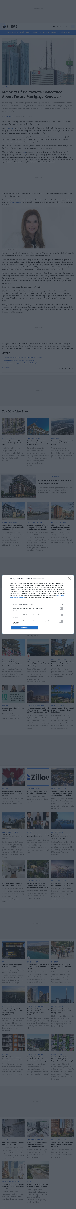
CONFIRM (24, 628)
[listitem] (38, 604)
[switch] (61, 608)
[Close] (70, 579)
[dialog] (38, 604)
